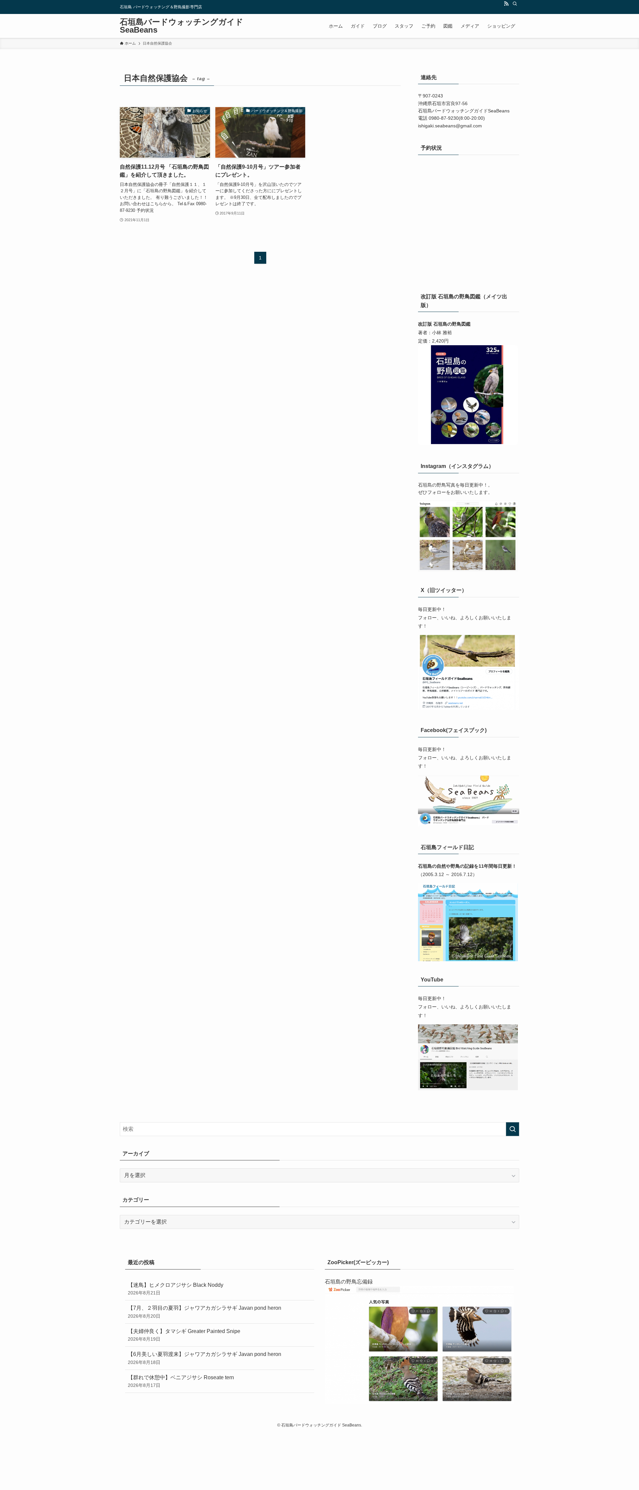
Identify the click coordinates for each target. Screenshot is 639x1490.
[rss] (506, 3)
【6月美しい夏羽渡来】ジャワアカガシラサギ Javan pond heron (204, 1358)
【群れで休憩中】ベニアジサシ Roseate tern (181, 1381)
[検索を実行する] (512, 1129)
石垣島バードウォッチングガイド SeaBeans (181, 26)
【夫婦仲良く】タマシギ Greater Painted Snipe (184, 1335)
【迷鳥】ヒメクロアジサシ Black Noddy (175, 1288)
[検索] (515, 3)
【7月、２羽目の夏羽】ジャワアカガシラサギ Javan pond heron (204, 1311)
